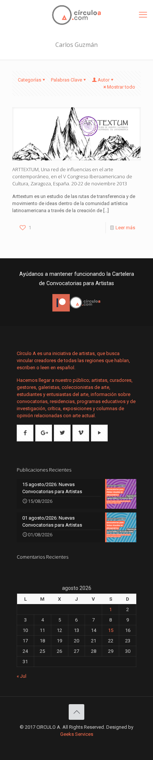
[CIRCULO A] (76, 15)
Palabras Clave (66, 80)
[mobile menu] (143, 15)
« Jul (21, 676)
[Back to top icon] (76, 712)
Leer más (125, 227)
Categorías (29, 80)
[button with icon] (25, 433)
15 (110, 630)
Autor (104, 80)
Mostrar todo (121, 87)
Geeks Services (76, 734)
